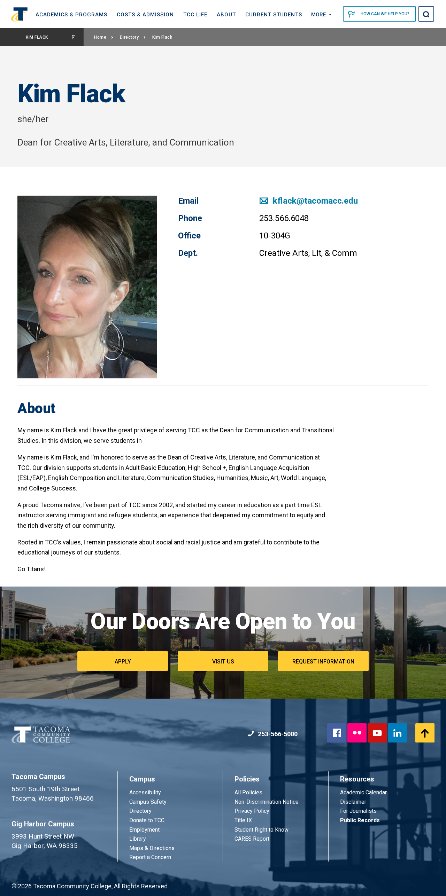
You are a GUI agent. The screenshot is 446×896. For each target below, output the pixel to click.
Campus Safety (148, 802)
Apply (123, 661)
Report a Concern (150, 857)
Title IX (243, 820)
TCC (195, 14)
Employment (144, 829)
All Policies (249, 792)
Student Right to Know (261, 829)
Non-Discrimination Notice (266, 802)
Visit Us (223, 661)
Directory (129, 37)
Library (137, 838)
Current (273, 14)
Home (100, 37)
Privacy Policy (251, 811)
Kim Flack (37, 37)
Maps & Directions (152, 848)
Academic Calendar (363, 792)
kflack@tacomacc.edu (314, 201)
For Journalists (358, 811)
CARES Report (251, 838)
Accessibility (145, 792)
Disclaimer (353, 802)
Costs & (145, 14)
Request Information (323, 661)
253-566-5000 (277, 734)
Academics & (71, 14)
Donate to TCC (146, 820)
